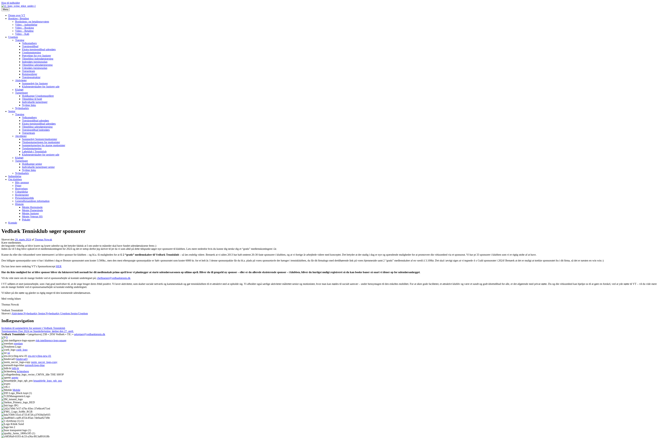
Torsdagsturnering (32, 148)
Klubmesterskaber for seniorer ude (40, 154)
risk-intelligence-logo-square (51, 340)
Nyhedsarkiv (22, 108)
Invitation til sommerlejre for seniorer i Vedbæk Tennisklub (33, 328)
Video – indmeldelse (26, 24)
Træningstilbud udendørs (35, 120)
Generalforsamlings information (32, 201)
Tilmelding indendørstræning (37, 58)
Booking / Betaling (18, 18)
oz (8, 352)
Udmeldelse (21, 191)
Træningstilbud (30, 46)
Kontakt (12, 222)
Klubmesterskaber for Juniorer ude (40, 86)
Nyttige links (29, 105)
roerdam (18, 343)
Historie (19, 204)
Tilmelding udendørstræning (37, 64)
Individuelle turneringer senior (38, 167)
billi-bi (15, 368)
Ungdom (13, 37)
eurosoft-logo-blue (35, 365)
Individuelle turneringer (34, 102)
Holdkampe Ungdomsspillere (38, 95)
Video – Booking (24, 27)
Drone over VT (16, 15)
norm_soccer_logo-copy (44, 362)
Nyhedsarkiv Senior (34, 313)
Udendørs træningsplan (34, 68)
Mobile (16, 389)
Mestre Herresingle (32, 207)
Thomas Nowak (43, 239)
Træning (19, 40)
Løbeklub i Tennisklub (34, 151)
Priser (18, 185)
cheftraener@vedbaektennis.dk (113, 278)
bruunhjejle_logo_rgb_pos (47, 380)
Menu (5, 9)
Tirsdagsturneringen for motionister (41, 142)
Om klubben (15, 179)
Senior (11, 111)
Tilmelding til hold (32, 98)
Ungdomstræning (31, 52)
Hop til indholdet (10, 2)
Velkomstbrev (29, 43)
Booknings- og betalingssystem (32, 21)
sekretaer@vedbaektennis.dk (89, 334)
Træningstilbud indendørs (36, 129)
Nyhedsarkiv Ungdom (58, 313)
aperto (15, 377)
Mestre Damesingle (32, 210)
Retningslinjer (29, 74)
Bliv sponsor (22, 182)
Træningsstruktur (31, 77)
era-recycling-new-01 (39, 355)
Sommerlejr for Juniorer (35, 83)
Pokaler (26, 219)
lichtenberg (23, 371)
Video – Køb (22, 33)
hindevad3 (22, 359)
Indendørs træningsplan (34, 61)
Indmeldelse (14, 176)
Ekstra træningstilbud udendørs (39, 49)
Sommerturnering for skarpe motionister (43, 145)
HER (59, 266)
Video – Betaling (24, 30)
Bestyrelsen (21, 188)
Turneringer (21, 92)
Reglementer (22, 194)
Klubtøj (19, 89)
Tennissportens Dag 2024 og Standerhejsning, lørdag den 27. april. (37, 331)
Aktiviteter (21, 80)
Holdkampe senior (32, 163)
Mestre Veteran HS (32, 216)
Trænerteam (28, 71)
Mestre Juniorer (30, 213)
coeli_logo (22, 349)
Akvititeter (21, 136)
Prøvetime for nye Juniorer (36, 55)
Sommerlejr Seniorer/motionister (39, 139)
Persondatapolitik (24, 197)
